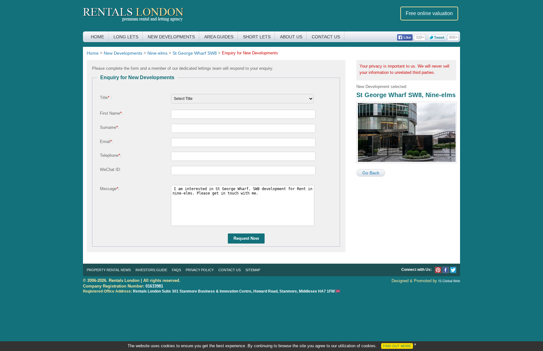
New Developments (171, 36)
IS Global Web (449, 281)
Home (97, 36)
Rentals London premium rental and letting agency (133, 15)
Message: (109, 188)
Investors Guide (151, 270)
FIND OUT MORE (397, 346)
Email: (106, 141)
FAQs (176, 270)
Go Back (370, 172)
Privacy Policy (200, 270)
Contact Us (326, 36)
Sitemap (252, 270)
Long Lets (125, 36)
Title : (106, 97)
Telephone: (110, 155)
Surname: (109, 127)
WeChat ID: (110, 169)
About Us (291, 36)
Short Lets (257, 36)
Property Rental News (109, 270)
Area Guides (218, 36)
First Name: (111, 113)
